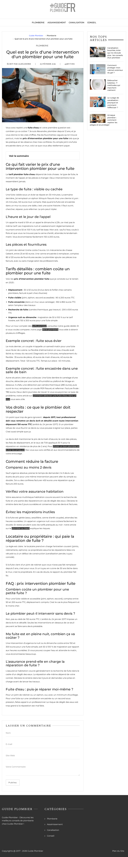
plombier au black (21, 528)
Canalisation (76, 22)
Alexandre (24, 63)
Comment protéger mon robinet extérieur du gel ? (115, 69)
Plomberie (38, 22)
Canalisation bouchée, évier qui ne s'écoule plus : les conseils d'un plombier (115, 53)
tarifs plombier (39, 326)
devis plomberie (50, 329)
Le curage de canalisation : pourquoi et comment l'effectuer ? (113, 103)
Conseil (91, 22)
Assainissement (57, 22)
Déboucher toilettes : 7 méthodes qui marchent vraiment (113, 85)
